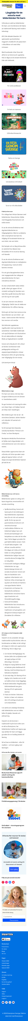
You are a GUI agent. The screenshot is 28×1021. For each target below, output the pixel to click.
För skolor (4, 949)
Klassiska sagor (6, 965)
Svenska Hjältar (6, 984)
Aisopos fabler (5, 961)
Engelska (4, 979)
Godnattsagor (5, 963)
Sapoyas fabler (6, 967)
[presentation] (14, 762)
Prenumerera (5, 946)
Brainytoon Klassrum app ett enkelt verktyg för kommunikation (12, 775)
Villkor (3, 994)
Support (4, 991)
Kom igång (14, 869)
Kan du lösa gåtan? (7, 982)
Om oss (4, 953)
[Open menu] (25, 6)
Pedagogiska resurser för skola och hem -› (14, 1)
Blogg (3, 951)
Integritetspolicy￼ (7, 996)
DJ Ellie (3, 977)
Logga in (4, 998)
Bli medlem (18, 6)
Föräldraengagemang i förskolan (13, 801)
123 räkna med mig (7, 975)
